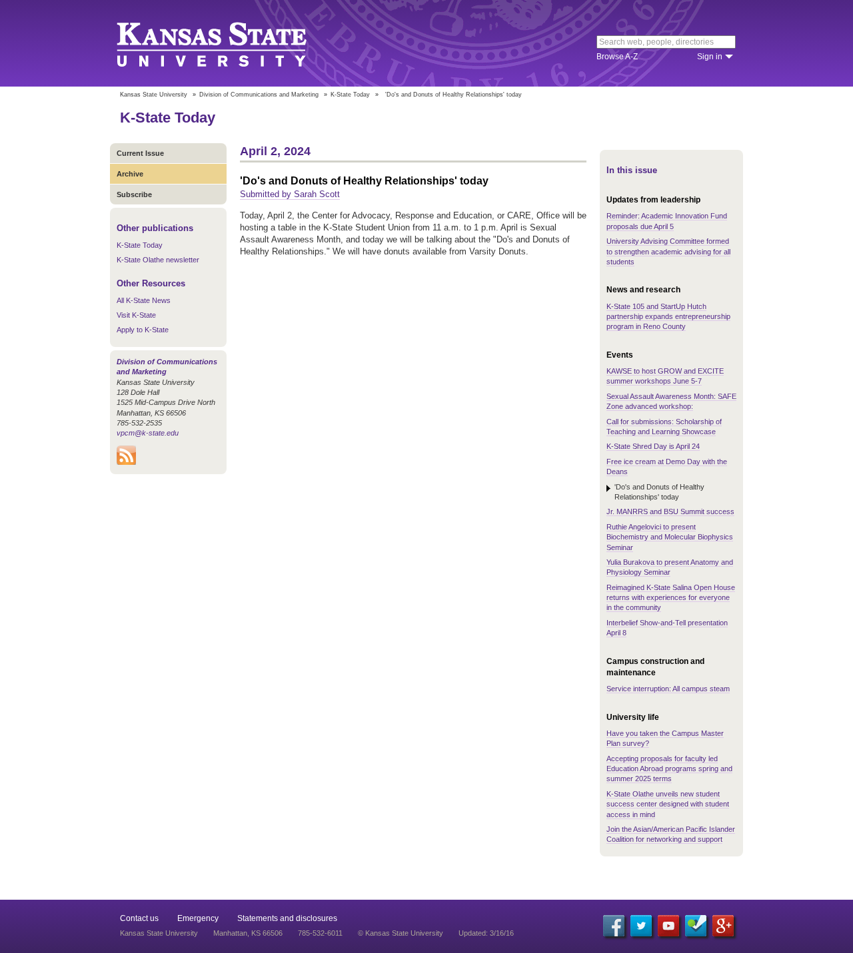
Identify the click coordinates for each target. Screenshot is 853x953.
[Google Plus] (723, 925)
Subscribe (134, 194)
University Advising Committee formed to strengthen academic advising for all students (668, 251)
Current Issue (140, 153)
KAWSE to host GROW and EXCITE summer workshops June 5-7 (665, 376)
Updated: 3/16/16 (486, 933)
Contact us (139, 918)
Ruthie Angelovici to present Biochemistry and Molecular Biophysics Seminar (669, 537)
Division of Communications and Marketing (259, 94)
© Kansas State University (400, 933)
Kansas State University (228, 43)
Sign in (709, 56)
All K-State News (144, 300)
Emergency (198, 918)
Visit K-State (136, 315)
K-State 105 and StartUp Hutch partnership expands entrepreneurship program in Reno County (668, 316)
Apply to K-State (143, 330)
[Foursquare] (695, 925)
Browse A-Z (617, 56)
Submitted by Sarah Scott (290, 194)
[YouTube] (668, 925)
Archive (130, 174)
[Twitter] (641, 925)
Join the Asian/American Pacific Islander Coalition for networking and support (670, 834)
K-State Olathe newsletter (158, 260)
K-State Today (350, 94)
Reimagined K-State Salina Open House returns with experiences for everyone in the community (670, 597)
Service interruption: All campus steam (668, 689)
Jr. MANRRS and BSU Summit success (670, 511)
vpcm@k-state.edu (148, 433)
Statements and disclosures (287, 918)
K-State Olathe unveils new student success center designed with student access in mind (667, 804)
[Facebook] (613, 925)
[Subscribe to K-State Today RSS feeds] (126, 462)
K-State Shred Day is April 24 (653, 446)
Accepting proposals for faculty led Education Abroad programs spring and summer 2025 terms (669, 769)
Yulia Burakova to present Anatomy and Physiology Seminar (669, 567)
